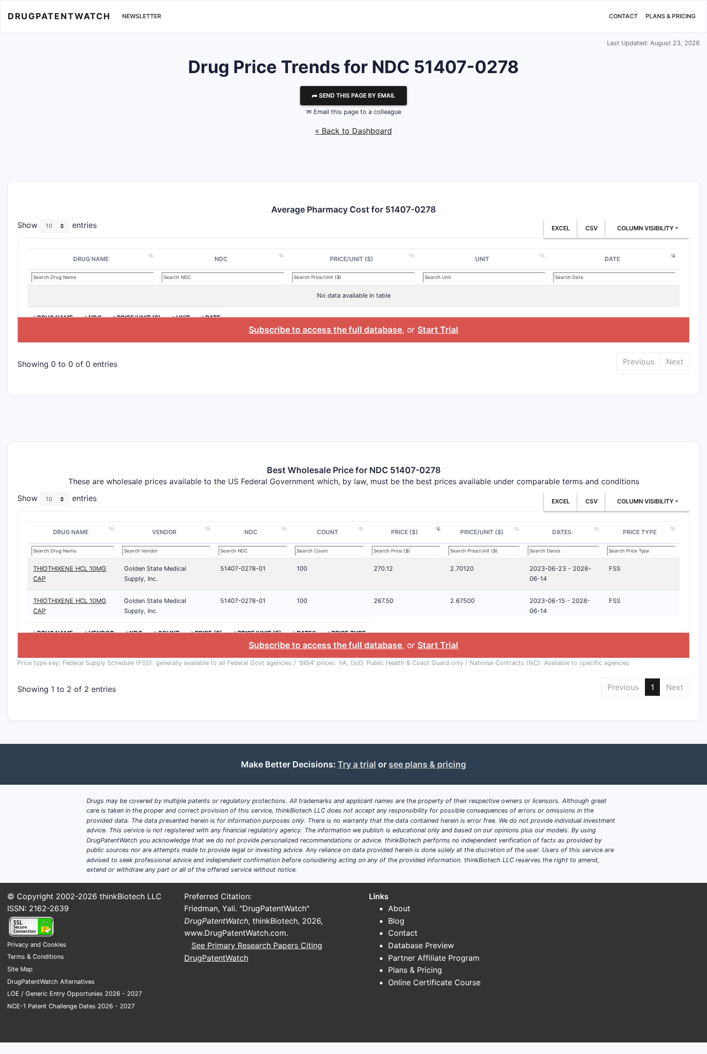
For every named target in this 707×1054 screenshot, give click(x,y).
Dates (561, 532)
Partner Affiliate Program (434, 958)
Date (612, 259)
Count (327, 532)
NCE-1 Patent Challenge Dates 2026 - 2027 (71, 1006)
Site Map (20, 969)
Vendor (164, 532)
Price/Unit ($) (351, 259)
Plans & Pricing (670, 16)
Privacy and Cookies (36, 944)
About (399, 908)
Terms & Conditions (35, 956)
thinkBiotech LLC (131, 896)
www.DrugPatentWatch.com (235, 933)
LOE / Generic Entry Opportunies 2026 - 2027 (74, 993)
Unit (482, 259)
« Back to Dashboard (353, 131)
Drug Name (91, 259)
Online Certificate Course (434, 982)
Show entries (57, 225)
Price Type (639, 532)
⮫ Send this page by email (353, 95)
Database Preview (421, 945)
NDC (221, 259)
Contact (623, 16)
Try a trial (357, 764)
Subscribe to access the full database (325, 330)
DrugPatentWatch (59, 16)
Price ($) (404, 532)
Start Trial (437, 330)
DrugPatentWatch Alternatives (51, 981)
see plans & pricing (427, 764)
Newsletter (141, 16)
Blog (396, 921)
